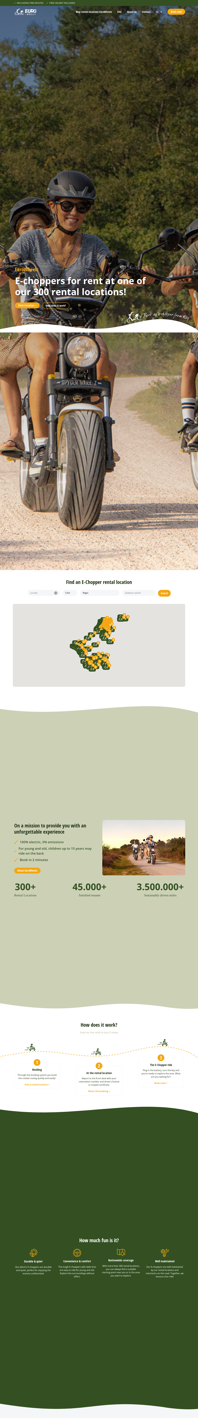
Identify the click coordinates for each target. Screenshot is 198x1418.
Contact (146, 12)
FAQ (119, 12)
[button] (164, 593)
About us (132, 12)
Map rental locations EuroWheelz (94, 12)
